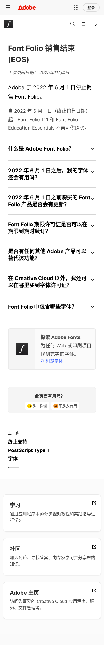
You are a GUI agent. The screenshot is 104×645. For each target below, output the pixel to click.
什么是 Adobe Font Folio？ (41, 149)
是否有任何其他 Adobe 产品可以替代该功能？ (47, 254)
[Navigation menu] (8, 7)
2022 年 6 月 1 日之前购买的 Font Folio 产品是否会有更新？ (49, 201)
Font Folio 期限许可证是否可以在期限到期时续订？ (47, 228)
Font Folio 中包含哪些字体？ (42, 307)
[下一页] (74, 454)
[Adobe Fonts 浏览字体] (97, 24)
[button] (76, 7)
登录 (91, 7)
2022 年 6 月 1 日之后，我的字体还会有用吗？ (48, 174)
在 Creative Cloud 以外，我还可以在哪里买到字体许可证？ (47, 281)
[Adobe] (27, 7)
